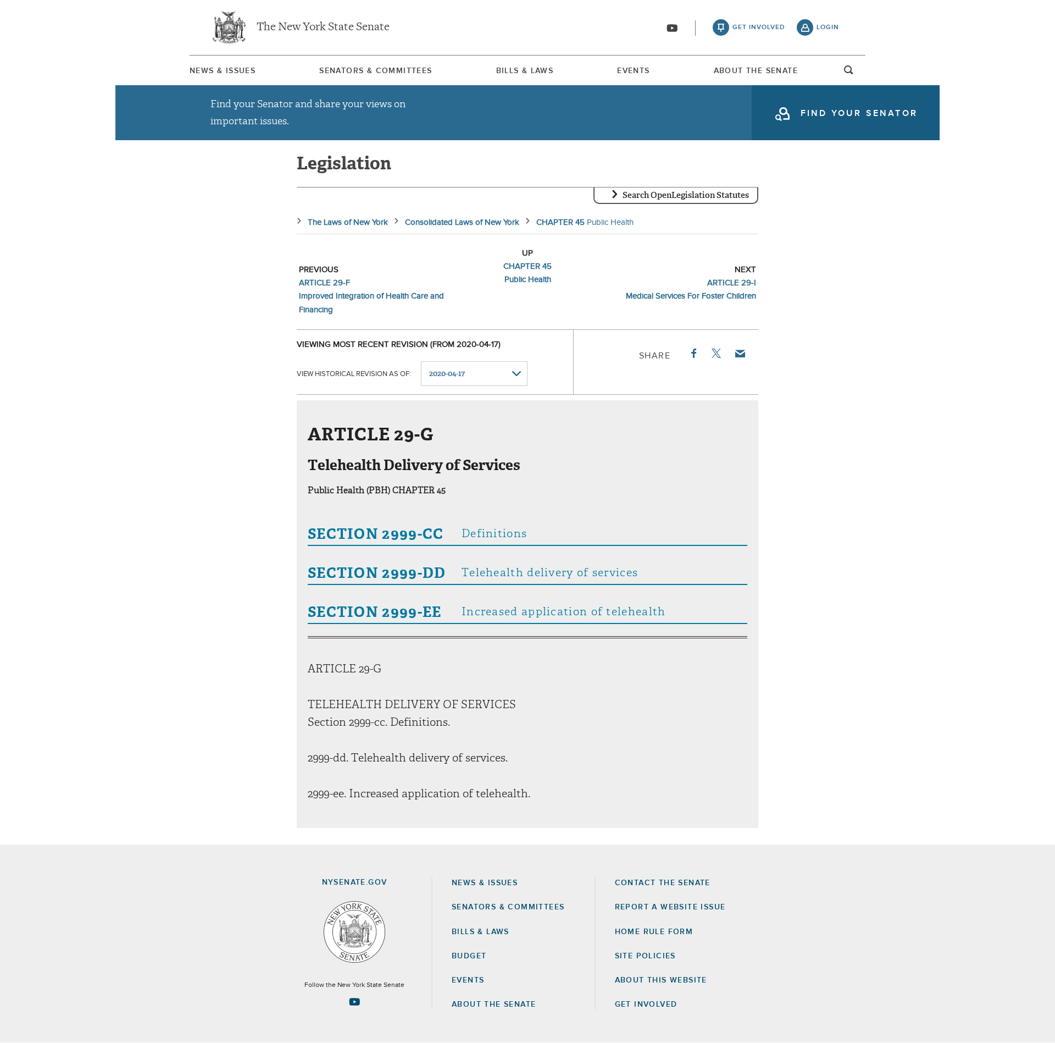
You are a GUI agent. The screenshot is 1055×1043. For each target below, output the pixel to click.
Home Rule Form (654, 932)
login (828, 27)
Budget (469, 956)
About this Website (661, 980)
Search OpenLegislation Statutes (686, 195)
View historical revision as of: (354, 374)
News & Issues (223, 71)
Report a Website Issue (670, 907)
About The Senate (756, 71)
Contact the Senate (662, 883)
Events (633, 71)
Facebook (692, 354)
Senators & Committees (375, 71)
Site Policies (645, 956)
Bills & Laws (525, 71)
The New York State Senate (323, 27)
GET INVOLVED (646, 1004)
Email (739, 354)
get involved (758, 27)
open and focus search (849, 73)
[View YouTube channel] (672, 28)
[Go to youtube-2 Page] (354, 1001)
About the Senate (494, 1004)
